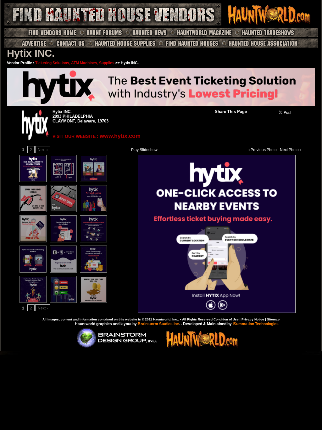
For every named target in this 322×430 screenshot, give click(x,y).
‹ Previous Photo (262, 150)
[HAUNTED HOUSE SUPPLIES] (121, 43)
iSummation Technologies (256, 324)
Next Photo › (290, 150)
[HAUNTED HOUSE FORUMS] (100, 32)
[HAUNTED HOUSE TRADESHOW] (264, 32)
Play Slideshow (144, 150)
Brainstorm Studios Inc (158, 324)
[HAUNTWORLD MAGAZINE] (201, 32)
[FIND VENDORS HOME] (52, 32)
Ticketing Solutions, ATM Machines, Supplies (74, 63)
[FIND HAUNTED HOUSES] (188, 43)
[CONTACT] (67, 43)
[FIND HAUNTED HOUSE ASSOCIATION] (260, 43)
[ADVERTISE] (34, 43)
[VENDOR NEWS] (146, 32)
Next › (43, 150)
